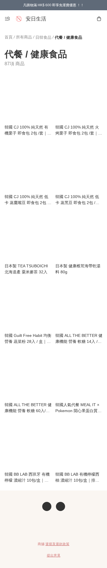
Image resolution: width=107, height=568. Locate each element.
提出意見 (53, 555)
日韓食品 (43, 37)
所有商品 (24, 37)
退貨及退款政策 (57, 544)
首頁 (9, 37)
